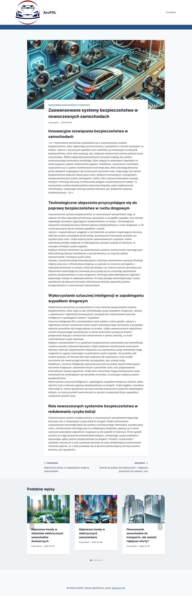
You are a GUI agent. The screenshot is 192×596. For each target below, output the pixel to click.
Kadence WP (118, 588)
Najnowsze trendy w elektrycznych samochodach (92, 533)
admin (56, 123)
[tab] (90, 560)
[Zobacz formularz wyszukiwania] (17, 27)
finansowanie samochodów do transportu (69, 105)
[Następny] (160, 526)
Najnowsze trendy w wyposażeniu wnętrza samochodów (66, 467)
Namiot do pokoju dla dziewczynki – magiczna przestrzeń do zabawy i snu (123, 467)
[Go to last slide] (32, 526)
